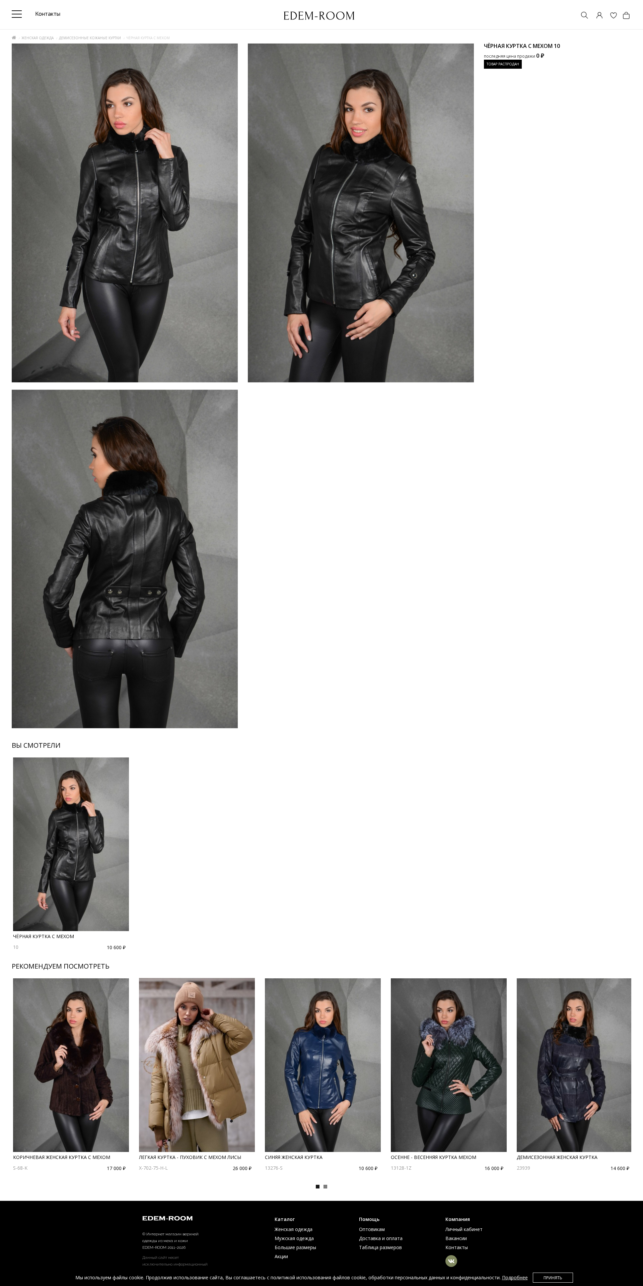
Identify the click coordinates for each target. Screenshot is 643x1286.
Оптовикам (372, 1229)
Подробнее (515, 1277)
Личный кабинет (464, 1229)
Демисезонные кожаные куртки (90, 38)
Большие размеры (295, 1247)
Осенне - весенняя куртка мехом (433, 1157)
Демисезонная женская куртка (557, 1157)
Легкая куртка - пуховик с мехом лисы (190, 1157)
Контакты (456, 1247)
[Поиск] (581, 16)
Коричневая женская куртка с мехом (61, 1157)
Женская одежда (37, 38)
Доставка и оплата (381, 1238)
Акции (281, 1256)
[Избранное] (610, 16)
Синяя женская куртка (294, 1157)
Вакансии (456, 1238)
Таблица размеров (380, 1247)
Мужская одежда (294, 1238)
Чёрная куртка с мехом (43, 936)
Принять (553, 1278)
